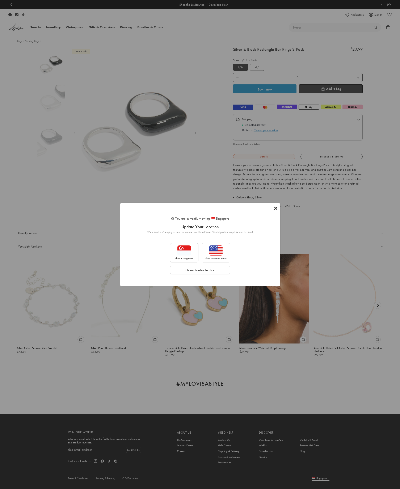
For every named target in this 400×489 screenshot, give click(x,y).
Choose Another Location (200, 270)
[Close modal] (275, 208)
